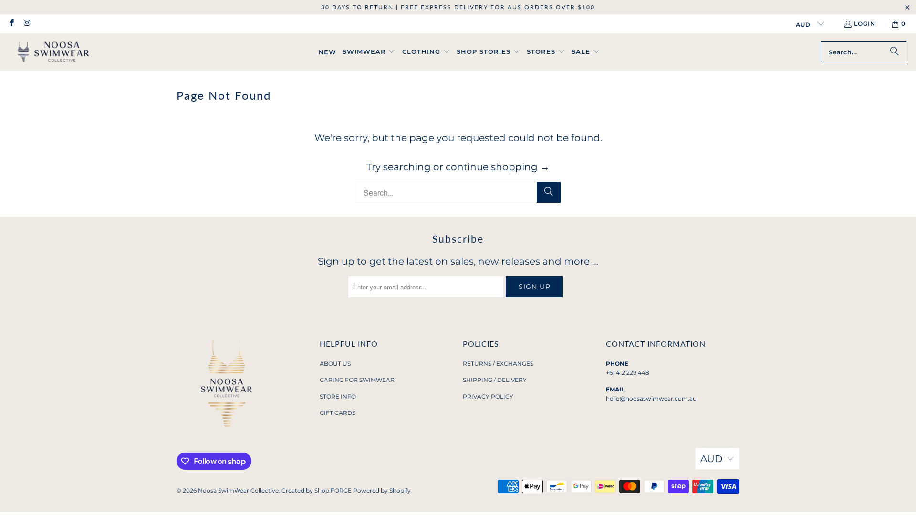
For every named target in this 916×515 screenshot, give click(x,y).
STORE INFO (338, 396)
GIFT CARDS (337, 412)
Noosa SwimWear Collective (238, 490)
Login (864, 23)
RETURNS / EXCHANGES (498, 363)
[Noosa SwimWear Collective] (54, 52)
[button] (369, 52)
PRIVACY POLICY (488, 396)
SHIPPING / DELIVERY (495, 379)
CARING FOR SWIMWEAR (357, 379)
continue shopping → (498, 167)
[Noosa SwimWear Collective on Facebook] (11, 23)
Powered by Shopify (382, 490)
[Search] (894, 51)
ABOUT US (335, 363)
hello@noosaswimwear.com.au (651, 398)
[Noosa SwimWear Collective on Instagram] (26, 23)
